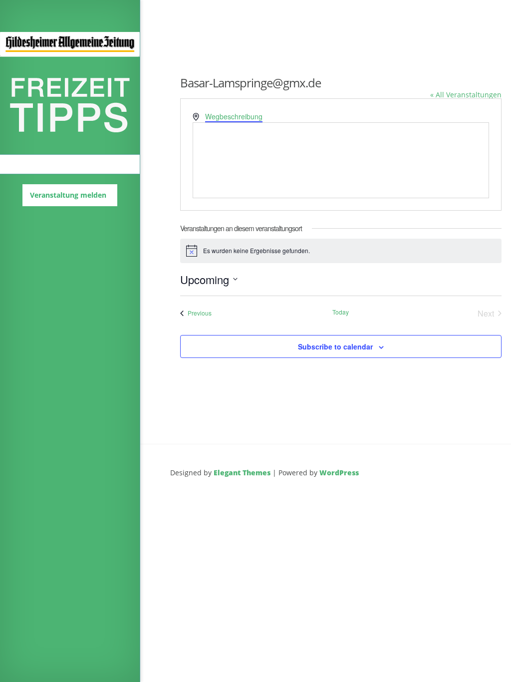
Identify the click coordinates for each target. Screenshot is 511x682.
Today (340, 312)
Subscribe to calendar (335, 346)
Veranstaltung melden (68, 195)
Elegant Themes (242, 472)
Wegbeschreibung (233, 116)
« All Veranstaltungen (466, 94)
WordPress (339, 472)
